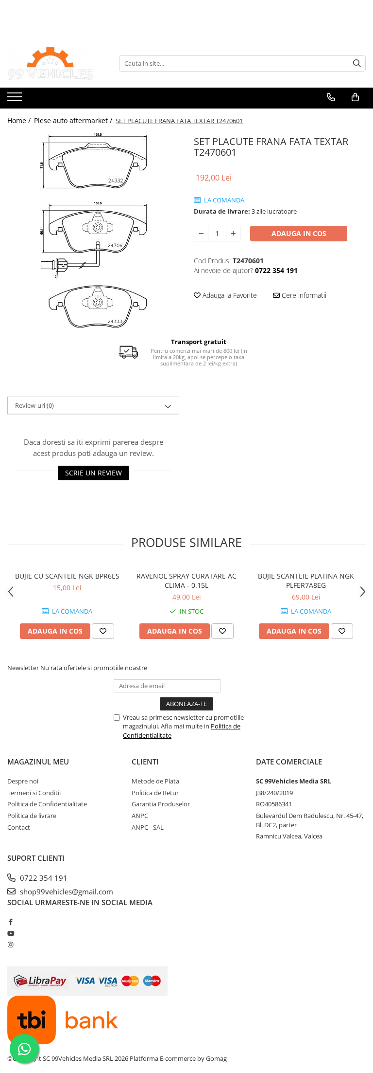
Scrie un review (93, 472)
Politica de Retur (155, 792)
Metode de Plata (155, 781)
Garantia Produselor (161, 804)
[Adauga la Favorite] (103, 631)
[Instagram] (10, 944)
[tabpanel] (93, 230)
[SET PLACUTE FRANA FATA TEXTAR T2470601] (93, 230)
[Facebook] (10, 921)
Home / (20, 120)
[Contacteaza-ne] (331, 97)
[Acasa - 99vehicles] (55, 63)
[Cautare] (357, 63)
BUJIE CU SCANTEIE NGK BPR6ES (67, 576)
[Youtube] (10, 933)
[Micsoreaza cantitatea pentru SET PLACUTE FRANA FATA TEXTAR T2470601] (201, 233)
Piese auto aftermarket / (74, 120)
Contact (18, 827)
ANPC (140, 815)
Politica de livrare (31, 815)
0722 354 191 (43, 878)
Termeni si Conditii (34, 792)
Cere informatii (303, 295)
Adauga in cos (298, 233)
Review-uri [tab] (34, 405)
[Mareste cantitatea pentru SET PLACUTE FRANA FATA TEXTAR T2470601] (233, 233)
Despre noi (22, 781)
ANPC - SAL (148, 827)
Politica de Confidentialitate (47, 804)
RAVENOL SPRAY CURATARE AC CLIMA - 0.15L (186, 580)
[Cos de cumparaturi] (355, 97)
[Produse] (15, 99)
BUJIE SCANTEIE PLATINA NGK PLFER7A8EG (306, 580)
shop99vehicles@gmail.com (65, 891)
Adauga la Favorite (229, 295)
